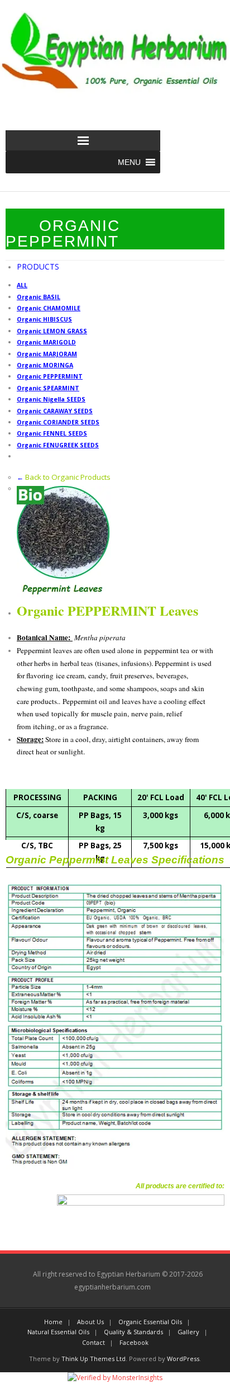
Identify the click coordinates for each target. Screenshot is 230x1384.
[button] (129, 162)
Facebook (133, 1342)
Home (53, 1321)
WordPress (183, 1358)
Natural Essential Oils (58, 1332)
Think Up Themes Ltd (93, 1358)
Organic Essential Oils (150, 1321)
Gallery (188, 1332)
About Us (90, 1321)
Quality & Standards (133, 1332)
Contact (93, 1342)
